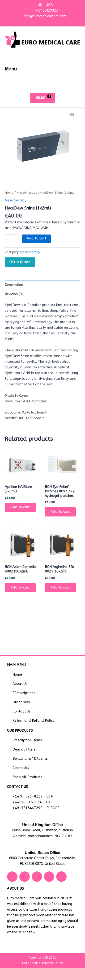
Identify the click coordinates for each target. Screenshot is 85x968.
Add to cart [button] (20, 507)
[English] (45, 21)
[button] (76, 68)
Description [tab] (14, 285)
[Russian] (50, 21)
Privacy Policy (52, 963)
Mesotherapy (27, 193)
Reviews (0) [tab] (14, 294)
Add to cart (36, 238)
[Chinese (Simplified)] (40, 21)
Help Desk (30, 963)
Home (9, 193)
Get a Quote (19, 262)
